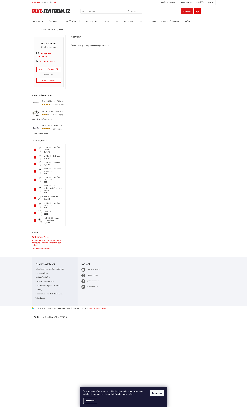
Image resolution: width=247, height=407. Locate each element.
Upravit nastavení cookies (97, 308)
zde (132, 394)
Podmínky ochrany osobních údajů (48, 285)
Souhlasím (157, 393)
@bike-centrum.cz (93, 281)
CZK (210, 2)
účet (54, 2)
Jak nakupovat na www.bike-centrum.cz (50, 269)
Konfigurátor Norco (41, 237)
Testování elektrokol (41, 248)
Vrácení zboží (40, 298)
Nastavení (90, 400)
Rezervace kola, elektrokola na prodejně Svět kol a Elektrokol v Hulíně (46, 242)
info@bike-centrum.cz (94, 269)
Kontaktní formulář (48, 69)
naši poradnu (48, 80)
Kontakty (39, 290)
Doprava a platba (42, 273)
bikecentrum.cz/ (92, 286)
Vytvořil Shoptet (40, 308)
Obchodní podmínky (43, 277)
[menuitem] (37, 21)
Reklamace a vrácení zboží (45, 281)
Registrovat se (37, 2)
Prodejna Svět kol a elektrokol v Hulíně (49, 294)
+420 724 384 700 (186, 2)
